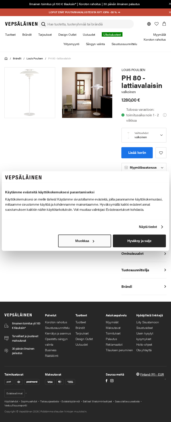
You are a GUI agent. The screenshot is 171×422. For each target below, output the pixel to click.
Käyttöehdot (11, 401)
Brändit (17, 58)
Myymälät (112, 322)
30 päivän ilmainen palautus (121, 4)
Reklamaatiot (114, 344)
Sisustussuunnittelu (57, 327)
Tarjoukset (82, 333)
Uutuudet (81, 344)
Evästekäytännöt (70, 401)
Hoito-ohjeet (144, 344)
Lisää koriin (137, 152)
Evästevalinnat (14, 393)
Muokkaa (82, 241)
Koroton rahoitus (90, 4)
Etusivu (6, 58)
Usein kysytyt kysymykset (144, 336)
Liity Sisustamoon (147, 322)
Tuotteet (80, 322)
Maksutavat (113, 327)
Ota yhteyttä (144, 350)
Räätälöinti (51, 355)
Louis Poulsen (34, 58)
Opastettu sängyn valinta (56, 341)
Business (50, 350)
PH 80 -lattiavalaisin (59, 58)
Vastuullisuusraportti (15, 405)
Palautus (111, 338)
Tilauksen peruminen (119, 350)
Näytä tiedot (148, 227)
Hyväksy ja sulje (139, 241)
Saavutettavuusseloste (127, 401)
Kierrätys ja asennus (58, 333)
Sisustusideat (144, 327)
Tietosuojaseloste (49, 401)
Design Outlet (84, 338)
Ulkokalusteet (112, 34)
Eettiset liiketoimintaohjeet (97, 401)
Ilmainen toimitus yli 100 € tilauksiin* (52, 4)
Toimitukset (113, 333)
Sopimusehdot (29, 401)
